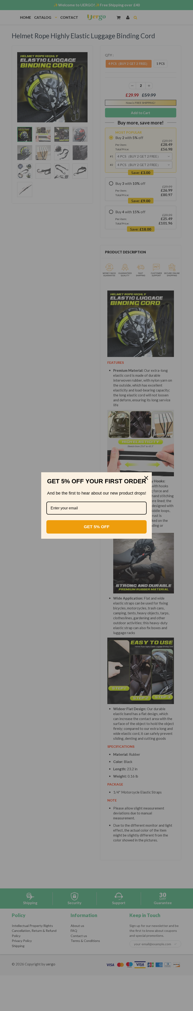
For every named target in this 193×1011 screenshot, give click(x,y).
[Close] (146, 478)
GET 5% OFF (96, 526)
